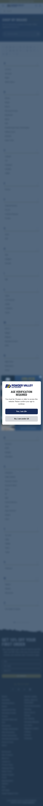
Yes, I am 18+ (21, 411)
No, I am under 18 (21, 419)
